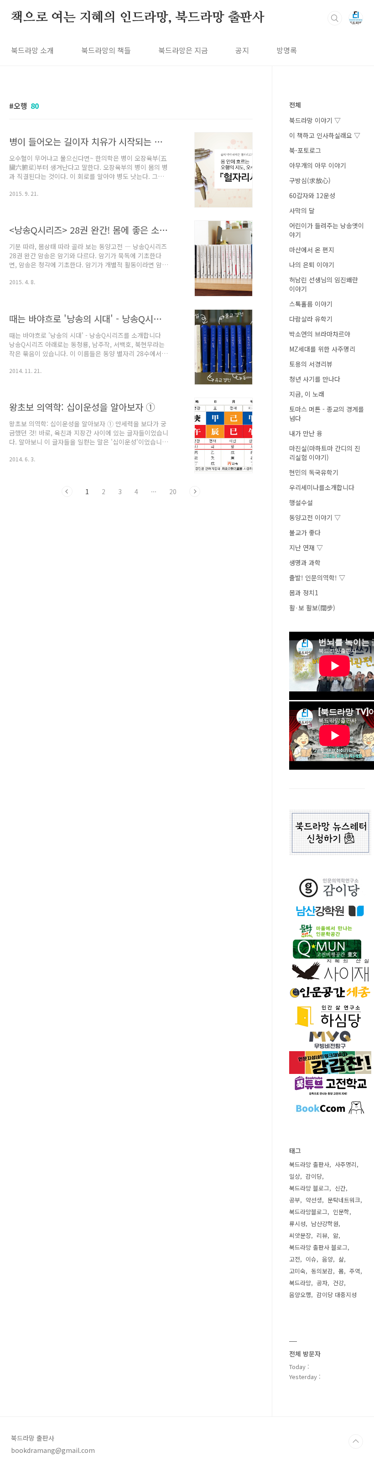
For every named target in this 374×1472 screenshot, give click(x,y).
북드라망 (300, 1282)
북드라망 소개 (32, 50)
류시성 (297, 1223)
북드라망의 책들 (106, 50)
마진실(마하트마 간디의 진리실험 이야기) (324, 453)
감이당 (314, 1176)
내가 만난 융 (305, 433)
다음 (194, 491)
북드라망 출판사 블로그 (318, 1247)
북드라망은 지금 (183, 50)
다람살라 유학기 (310, 318)
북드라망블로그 (308, 1211)
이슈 (311, 1259)
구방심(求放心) (310, 180)
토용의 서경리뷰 (310, 363)
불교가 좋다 (305, 532)
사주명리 (346, 1164)
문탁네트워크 (343, 1200)
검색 (335, 18)
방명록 (286, 50)
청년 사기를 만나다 (314, 378)
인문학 (341, 1211)
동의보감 (322, 1271)
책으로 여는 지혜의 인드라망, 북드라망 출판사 (138, 17)
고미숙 (297, 1271)
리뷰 (322, 1235)
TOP (355, 1441)
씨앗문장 (300, 1235)
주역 (354, 1271)
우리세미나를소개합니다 (321, 487)
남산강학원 (324, 1223)
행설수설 (301, 502)
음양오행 (300, 1294)
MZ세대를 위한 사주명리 (322, 348)
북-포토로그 (305, 150)
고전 (294, 1259)
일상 (294, 1176)
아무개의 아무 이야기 (317, 165)
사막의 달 (302, 210)
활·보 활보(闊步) (312, 607)
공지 (242, 50)
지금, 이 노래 (306, 394)
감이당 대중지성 (337, 1294)
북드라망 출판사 (309, 1164)
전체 (295, 104)
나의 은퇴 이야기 (311, 264)
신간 (340, 1188)
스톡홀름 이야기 (310, 303)
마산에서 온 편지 (311, 249)
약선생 (314, 1200)
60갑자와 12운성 (312, 195)
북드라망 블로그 (309, 1188)
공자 (322, 1282)
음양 (327, 1259)
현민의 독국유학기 (313, 472)
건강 (338, 1282)
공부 (294, 1200)
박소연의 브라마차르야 (319, 333)
